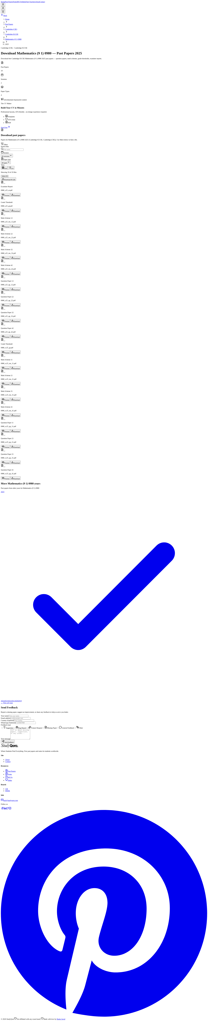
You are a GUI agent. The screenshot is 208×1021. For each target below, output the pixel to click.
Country (7, 720)
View (3, 165)
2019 (20, 701)
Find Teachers (30, 2)
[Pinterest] (104, 1016)
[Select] (4, 183)
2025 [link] (7, 44)
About (37, 2)
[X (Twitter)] (7, 809)
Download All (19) (9, 180)
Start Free (4, 127)
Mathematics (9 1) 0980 (13, 39)
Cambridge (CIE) (11, 29)
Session (6, 153)
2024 (2, 701)
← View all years (7, 703)
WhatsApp (8, 723)
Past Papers (9, 2)
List (12, 168)
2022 (9, 701)
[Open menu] (3, 12)
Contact (42, 2)
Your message (5, 739)
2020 (16, 701)
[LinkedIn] (4, 809)
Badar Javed (61, 1019)
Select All (5, 176)
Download (17, 195)
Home (3, 2)
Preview (6, 195)
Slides (24, 2)
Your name (4, 716)
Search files (5, 146)
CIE (6, 789)
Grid (5, 168)
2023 (6, 701)
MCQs (19, 2)
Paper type (7, 159)
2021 (13, 701)
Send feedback (9, 742)
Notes (15, 2)
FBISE (7, 791)
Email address (5, 718)
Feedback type (6, 725)
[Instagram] (10, 809)
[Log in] (3, 5)
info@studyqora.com (10, 800)
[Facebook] (2, 809)
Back (5, 16)
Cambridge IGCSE (11, 34)
